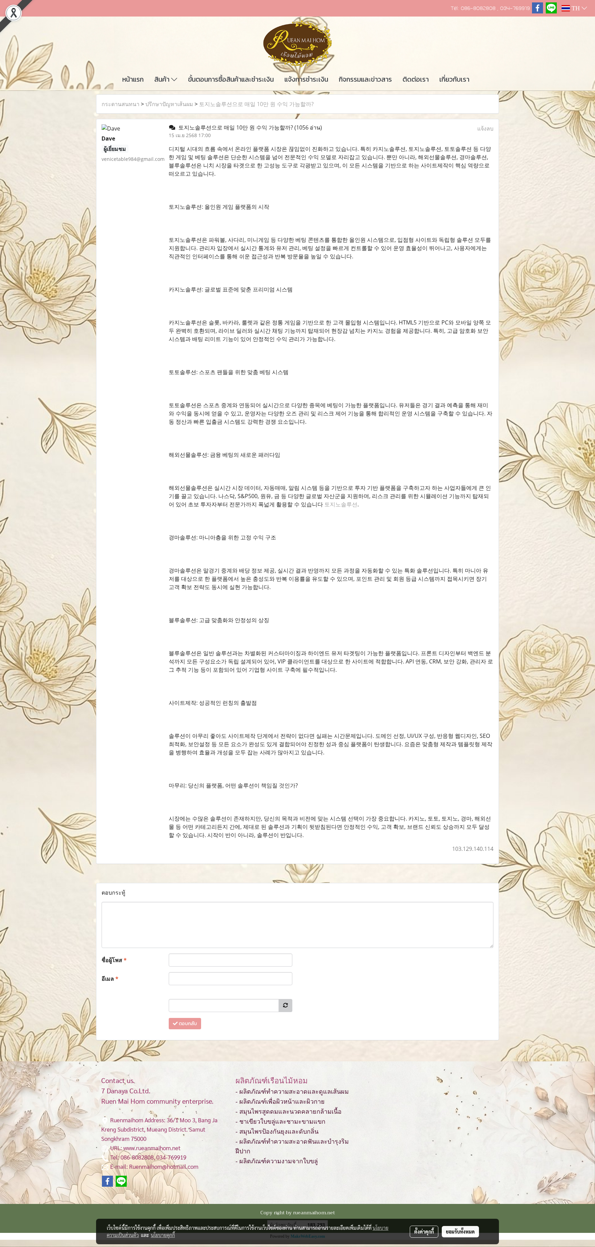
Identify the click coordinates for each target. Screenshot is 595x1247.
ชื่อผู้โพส (114, 960)
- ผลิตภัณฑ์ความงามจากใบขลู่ (277, 1161)
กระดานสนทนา (120, 104)
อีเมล (110, 978)
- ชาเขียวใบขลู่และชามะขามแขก (280, 1121)
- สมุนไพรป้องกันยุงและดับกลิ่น (277, 1131)
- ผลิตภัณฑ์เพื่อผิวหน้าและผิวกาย (280, 1101)
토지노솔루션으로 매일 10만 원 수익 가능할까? (256, 104)
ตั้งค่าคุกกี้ (424, 1231)
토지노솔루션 (340, 504)
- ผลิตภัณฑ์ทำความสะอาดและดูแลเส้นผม (292, 1091)
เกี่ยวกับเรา (454, 79)
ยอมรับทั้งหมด (460, 1231)
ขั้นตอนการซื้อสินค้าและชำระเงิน (231, 79)
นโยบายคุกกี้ (163, 1235)
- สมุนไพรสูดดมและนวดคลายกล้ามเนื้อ (289, 1111)
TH (576, 8)
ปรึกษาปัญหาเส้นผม (169, 104)
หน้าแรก (133, 79)
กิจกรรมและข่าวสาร (365, 79)
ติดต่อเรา (416, 79)
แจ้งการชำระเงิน (306, 79)
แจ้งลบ (485, 128)
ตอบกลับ (187, 1023)
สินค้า (162, 79)
